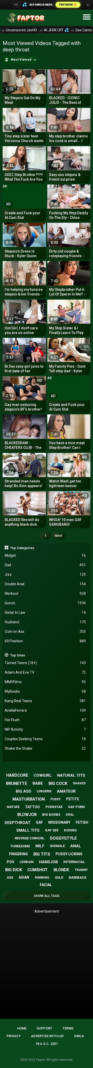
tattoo (32, 807)
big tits (41, 854)
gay (39, 822)
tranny (81, 870)
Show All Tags (46, 896)
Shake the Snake (45, 748)
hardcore (17, 775)
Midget (45, 555)
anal (75, 846)
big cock (58, 783)
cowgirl (43, 775)
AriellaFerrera (45, 710)
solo (59, 877)
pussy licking (69, 854)
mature (13, 807)
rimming (42, 877)
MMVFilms (45, 682)
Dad (45, 565)
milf (39, 846)
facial (46, 885)
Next (58, 535)
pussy (55, 799)
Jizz (45, 574)
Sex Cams (81, 30)
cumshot (37, 869)
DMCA (79, 1036)
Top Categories (22, 548)
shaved (79, 783)
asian (24, 877)
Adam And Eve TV (45, 672)
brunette (16, 783)
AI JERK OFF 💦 (54, 30)
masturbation (28, 799)
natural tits (71, 775)
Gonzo (45, 603)
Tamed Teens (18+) (45, 663)
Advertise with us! (47, 1036)
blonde (61, 869)
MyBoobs (45, 691)
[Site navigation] (86, 17)
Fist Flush (45, 720)
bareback (77, 877)
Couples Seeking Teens (45, 739)
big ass (23, 791)
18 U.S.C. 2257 (46, 1044)
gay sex (51, 830)
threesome (20, 846)
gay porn (76, 807)
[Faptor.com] (27, 17)
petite (72, 799)
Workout (45, 593)
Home (21, 1028)
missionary (59, 822)
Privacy (13, 1036)
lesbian (27, 862)
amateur (66, 791)
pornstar (54, 807)
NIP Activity (45, 729)
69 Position (45, 641)
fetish (82, 822)
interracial (74, 862)
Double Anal (45, 584)
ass (10, 877)
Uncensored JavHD (19, 30)
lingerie (44, 791)
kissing (70, 830)
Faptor (40, 1060)
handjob (48, 862)
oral (70, 814)
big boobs (51, 814)
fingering (18, 854)
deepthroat (17, 822)
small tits (28, 830)
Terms (68, 1028)
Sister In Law (45, 612)
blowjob (27, 814)
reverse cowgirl (29, 838)
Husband (45, 622)
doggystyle (63, 838)
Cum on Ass (45, 631)
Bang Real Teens (45, 701)
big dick (13, 869)
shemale (57, 846)
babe (38, 783)
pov (10, 862)
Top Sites (17, 655)
